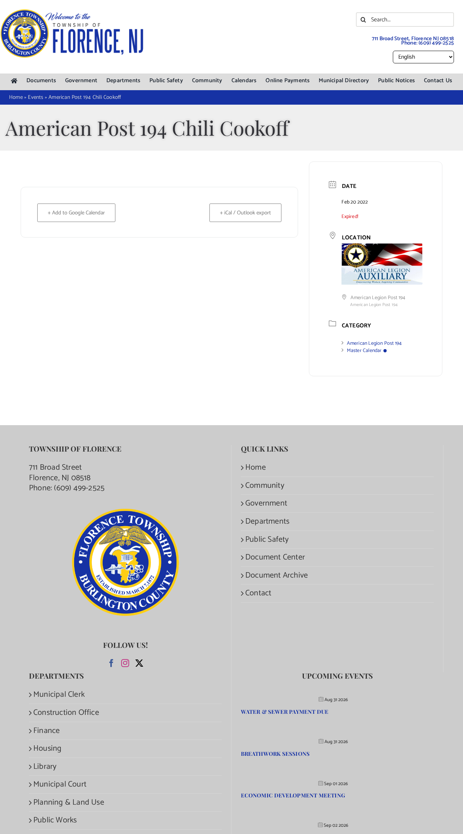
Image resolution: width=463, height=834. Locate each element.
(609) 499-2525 (436, 42)
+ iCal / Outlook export (245, 212)
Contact (258, 593)
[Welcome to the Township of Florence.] (72, 12)
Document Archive (276, 575)
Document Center (275, 557)
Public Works (55, 820)
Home (255, 467)
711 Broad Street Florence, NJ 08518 (60, 473)
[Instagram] (125, 663)
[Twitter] (139, 663)
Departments (267, 521)
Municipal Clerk (59, 695)
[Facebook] (111, 663)
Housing (47, 748)
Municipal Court (59, 784)
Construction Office (66, 713)
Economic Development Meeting (293, 795)
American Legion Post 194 (374, 343)
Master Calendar (364, 351)
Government (266, 503)
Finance (46, 731)
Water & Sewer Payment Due (285, 711)
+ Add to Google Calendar (76, 212)
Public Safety (267, 540)
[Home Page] (14, 81)
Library (44, 767)
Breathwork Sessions (275, 753)
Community (264, 486)
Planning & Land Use (68, 802)
